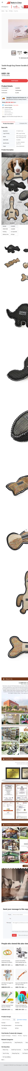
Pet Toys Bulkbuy (7, 1057)
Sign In (3, 116)
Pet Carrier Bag (18, 1025)
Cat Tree (17, 1022)
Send (14, 935)
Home (2, 11)
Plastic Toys (5, 1049)
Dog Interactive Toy (7, 1042)
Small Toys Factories (16, 1049)
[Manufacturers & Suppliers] (14, 2)
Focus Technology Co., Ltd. (18, 1065)
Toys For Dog (6, 1053)
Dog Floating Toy (18, 1042)
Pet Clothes (4, 1028)
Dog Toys (16, 11)
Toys (6, 11)
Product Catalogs (22, 1019)
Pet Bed (3, 1022)
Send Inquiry (14, 80)
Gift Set (17, 1028)
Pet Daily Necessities (6, 1025)
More (2, 1059)
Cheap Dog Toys (15, 1053)
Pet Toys (11, 11)
